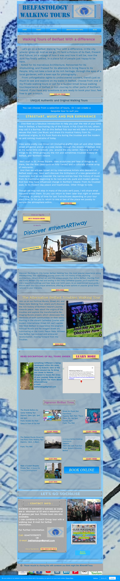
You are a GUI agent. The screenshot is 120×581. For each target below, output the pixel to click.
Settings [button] (95, 578)
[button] (100, 335)
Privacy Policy (69, 578)
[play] (96, 500)
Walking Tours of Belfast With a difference (59, 39)
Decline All (103, 578)
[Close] (118, 578)
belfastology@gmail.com (45, 387)
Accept (112, 578)
